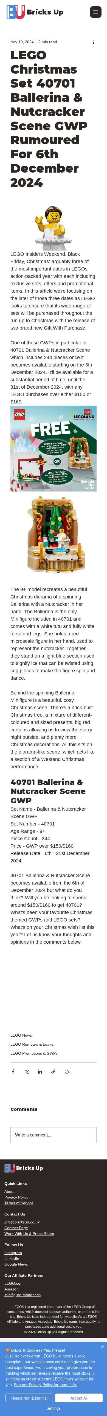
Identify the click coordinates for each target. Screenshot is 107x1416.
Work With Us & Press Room (29, 1233)
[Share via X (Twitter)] (26, 1071)
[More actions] (93, 42)
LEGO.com (14, 1283)
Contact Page (16, 1228)
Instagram (13, 1253)
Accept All (79, 1398)
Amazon (11, 1289)
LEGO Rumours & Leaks (31, 1044)
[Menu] (96, 12)
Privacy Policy (16, 1197)
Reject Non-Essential (29, 1398)
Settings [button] (54, 1408)
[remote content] (53, 982)
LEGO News (21, 1035)
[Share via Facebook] (13, 1071)
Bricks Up (45, 12)
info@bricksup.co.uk (22, 1222)
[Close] (99, 1349)
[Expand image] (53, 449)
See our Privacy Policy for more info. (45, 1384)
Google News (16, 1264)
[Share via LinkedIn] (40, 1071)
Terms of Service (18, 1203)
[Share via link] (53, 1071)
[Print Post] (66, 1071)
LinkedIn (11, 1258)
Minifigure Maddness (22, 1295)
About (9, 1191)
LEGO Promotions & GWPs (34, 1053)
